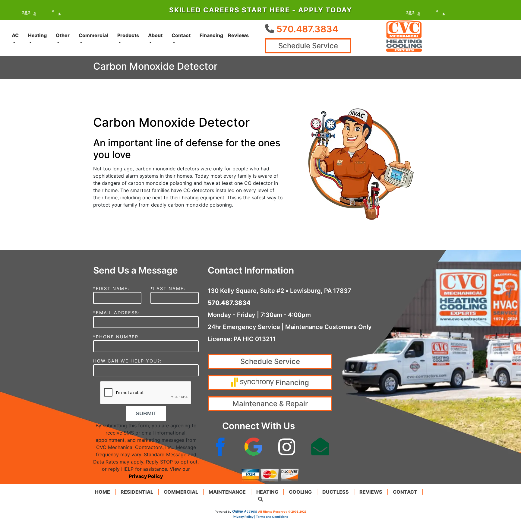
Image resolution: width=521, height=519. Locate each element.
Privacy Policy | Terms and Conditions (260, 516)
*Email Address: (116, 312)
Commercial (181, 492)
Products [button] (128, 35)
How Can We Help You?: (127, 360)
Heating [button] (37, 35)
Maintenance (227, 492)
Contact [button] (181, 35)
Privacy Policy (146, 476)
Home (102, 492)
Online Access (244, 511)
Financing (211, 35)
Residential (137, 492)
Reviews (238, 35)
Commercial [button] (93, 35)
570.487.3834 (307, 29)
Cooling (300, 492)
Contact (405, 492)
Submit (146, 413)
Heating (267, 492)
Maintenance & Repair (270, 403)
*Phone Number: (116, 336)
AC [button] (15, 35)
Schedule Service (308, 45)
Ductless (335, 492)
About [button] (155, 35)
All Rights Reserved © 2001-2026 (282, 511)
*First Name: (111, 288)
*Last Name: (168, 288)
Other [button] (63, 35)
